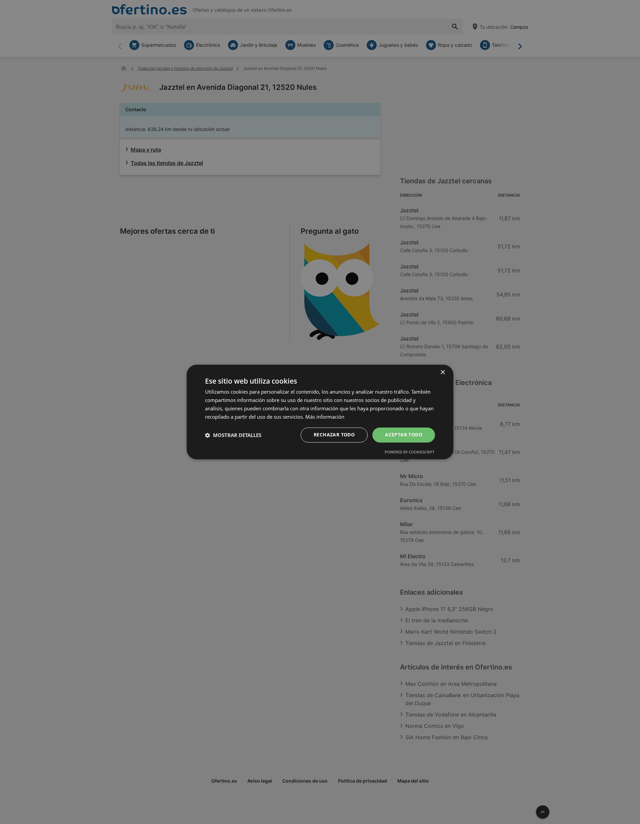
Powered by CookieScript (409, 452)
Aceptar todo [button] (403, 435)
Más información (324, 416)
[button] (233, 435)
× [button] (442, 372)
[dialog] (320, 412)
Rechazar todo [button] (334, 435)
